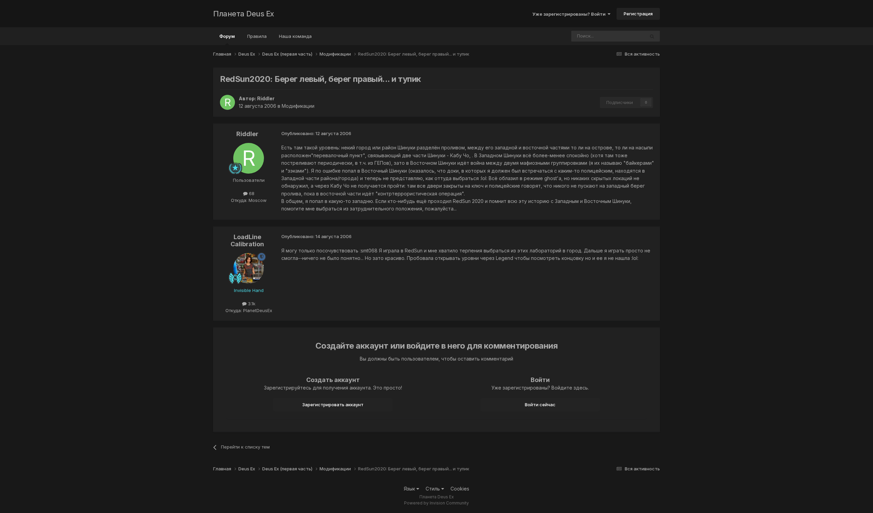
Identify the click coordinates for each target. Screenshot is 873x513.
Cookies (459, 489)
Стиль (433, 489)
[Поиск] (652, 36)
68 (251, 193)
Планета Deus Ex (243, 13)
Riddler (266, 98)
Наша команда (295, 36)
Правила (257, 36)
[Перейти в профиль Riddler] (227, 102)
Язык (410, 489)
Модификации (298, 106)
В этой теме (623, 36)
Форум (227, 36)
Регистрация (638, 13)
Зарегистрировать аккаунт (333, 404)
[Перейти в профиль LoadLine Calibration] (248, 268)
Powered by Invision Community (436, 502)
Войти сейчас (540, 404)
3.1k (251, 303)
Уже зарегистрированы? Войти (570, 14)
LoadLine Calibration (247, 240)
